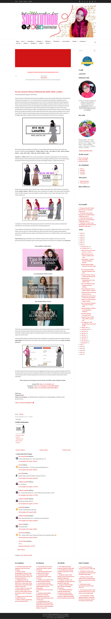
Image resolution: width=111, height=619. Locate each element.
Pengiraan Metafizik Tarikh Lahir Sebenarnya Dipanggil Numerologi (86, 209)
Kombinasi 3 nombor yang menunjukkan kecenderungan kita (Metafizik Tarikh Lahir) (87, 572)
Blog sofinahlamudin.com (54, 614)
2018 (81, 242)
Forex (22, 41)
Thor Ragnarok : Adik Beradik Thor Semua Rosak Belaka (88, 324)
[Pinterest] (92, 1)
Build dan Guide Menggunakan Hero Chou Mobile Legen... (88, 280)
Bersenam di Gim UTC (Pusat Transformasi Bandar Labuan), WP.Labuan (44, 568)
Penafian (30, 1)
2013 (81, 350)
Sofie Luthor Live (84, 183)
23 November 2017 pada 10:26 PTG (28, 520)
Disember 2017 (85, 246)
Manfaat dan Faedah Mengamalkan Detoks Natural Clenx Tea (43, 576)
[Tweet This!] (21, 414)
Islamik (74, 41)
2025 (81, 233)
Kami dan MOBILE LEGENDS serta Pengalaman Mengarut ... (88, 310)
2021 (81, 237)
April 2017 (84, 337)
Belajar (25, 43)
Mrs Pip (21, 473)
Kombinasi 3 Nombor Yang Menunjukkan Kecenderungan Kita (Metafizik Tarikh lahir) (66, 581)
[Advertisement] (43, 58)
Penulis (20, 1)
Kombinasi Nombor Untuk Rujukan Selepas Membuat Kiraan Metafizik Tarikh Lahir (65, 576)
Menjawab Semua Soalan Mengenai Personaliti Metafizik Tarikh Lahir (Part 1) (86, 219)
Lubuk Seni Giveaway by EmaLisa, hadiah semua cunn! (87, 255)
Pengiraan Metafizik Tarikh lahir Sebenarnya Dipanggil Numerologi (65, 586)
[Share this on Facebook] (19, 414)
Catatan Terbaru (20, 450)
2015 (81, 346)
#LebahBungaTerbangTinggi (62, 615)
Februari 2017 (84, 341)
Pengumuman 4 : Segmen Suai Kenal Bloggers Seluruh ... (87, 261)
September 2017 (85, 329)
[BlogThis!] (17, 419)
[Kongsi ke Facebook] (20, 419)
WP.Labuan (56, 41)
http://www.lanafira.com (47, 384)
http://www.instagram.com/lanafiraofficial (46, 386)
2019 (81, 241)
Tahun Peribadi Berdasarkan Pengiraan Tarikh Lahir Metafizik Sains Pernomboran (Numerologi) (65, 596)
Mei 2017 (83, 335)
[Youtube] (90, 1)
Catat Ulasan (21, 549)
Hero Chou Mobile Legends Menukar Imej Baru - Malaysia (88, 285)
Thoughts (82, 173)
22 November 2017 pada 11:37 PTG (28, 486)
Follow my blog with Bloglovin (23, 402)
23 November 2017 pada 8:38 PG (27, 512)
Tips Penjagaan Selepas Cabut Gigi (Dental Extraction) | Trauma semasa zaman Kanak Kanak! (87, 591)
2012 (81, 352)
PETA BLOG (44, 78)
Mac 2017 (83, 339)
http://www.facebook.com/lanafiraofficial (46, 387)
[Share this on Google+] (23, 414)
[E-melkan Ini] (16, 419)
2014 (81, 348)
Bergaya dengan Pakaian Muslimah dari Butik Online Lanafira (39, 92)
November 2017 (85, 248)
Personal (82, 172)
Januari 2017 (84, 343)
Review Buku (65, 41)
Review (48, 43)
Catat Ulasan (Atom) (26, 555)
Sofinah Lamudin (23, 482)
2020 (81, 239)
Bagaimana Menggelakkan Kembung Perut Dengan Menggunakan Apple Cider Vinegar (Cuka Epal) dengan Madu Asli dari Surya (44, 596)
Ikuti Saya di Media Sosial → (86, 150)
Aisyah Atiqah (23, 541)
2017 (81, 244)
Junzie (20, 465)
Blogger (67, 614)
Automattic (50, 615)
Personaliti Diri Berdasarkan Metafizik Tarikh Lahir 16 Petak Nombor (65, 571)
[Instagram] (80, 1)
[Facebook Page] (87, 1)
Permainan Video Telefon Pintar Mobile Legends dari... (87, 318)
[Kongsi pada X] (18, 419)
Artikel (40, 43)
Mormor (21, 524)
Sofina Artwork (61, 617)
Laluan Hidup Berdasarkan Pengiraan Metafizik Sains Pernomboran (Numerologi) (64, 591)
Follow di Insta (82, 159)
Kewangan (82, 41)
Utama (16, 1)
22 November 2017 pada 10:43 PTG (28, 478)
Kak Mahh (21, 507)
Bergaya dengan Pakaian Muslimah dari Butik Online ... (88, 266)
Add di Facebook (83, 161)
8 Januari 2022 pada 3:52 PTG (27, 546)
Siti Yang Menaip (23, 456)
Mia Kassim (22, 532)
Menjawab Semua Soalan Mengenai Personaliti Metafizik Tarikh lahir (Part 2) (86, 214)
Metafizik (33, 43)
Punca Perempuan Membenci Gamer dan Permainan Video (88, 304)
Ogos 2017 (84, 331)
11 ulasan (30, 416)
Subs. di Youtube (83, 158)
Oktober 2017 (84, 327)
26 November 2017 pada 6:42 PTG (28, 537)
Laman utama (44, 450)
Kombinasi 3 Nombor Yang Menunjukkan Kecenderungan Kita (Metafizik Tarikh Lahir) (87, 224)
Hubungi (25, 1)
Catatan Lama (66, 450)
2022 (81, 235)
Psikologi (47, 41)
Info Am (18, 43)
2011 (81, 354)
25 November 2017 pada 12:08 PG (28, 529)
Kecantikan (30, 41)
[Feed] (95, 1)
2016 (81, 344)
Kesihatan (39, 41)
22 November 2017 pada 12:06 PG (28, 461)
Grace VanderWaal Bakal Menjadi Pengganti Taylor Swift (88, 271)
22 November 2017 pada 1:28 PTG (28, 469)
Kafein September (84, 181)
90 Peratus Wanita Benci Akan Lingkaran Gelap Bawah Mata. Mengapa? (23, 568)
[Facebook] (82, 1)
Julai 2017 (84, 333)
